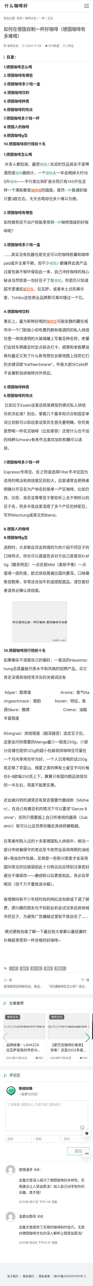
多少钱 (36, 968)
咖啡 (18, 173)
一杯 (42, 18)
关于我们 (12, 1276)
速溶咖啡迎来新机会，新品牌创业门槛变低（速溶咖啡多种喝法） (24, 986)
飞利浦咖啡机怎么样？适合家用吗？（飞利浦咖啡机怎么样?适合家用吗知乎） (68, 986)
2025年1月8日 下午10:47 (35, 1242)
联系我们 (28, 1276)
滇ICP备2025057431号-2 (70, 1276)
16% (87, 1154)
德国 (49, 173)
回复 (54, 1201)
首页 (19, 18)
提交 (78, 1151)
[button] (88, 1038)
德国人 (45, 164)
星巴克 (28, 289)
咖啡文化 (30, 18)
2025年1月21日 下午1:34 (35, 1201)
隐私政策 (44, 1276)
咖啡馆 (36, 190)
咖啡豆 (51, 321)
